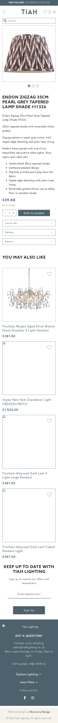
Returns (9, 241)
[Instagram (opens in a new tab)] (32, 698)
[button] (29, 85)
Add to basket (34, 213)
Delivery (9, 232)
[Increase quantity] (13, 213)
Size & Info (11, 223)
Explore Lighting (27, 674)
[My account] (49, 11)
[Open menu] (3, 11)
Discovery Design (40, 712)
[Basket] (54, 11)
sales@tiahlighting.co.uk (29, 647)
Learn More (27, 682)
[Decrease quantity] (5, 213)
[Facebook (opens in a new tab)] (25, 698)
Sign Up (29, 610)
